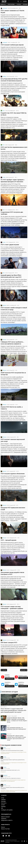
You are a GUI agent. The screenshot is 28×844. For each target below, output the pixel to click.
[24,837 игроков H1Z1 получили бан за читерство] (14, 394)
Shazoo (3, 827)
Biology (9, 734)
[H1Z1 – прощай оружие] (14, 560)
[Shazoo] (4, 1)
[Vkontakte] (9, 835)
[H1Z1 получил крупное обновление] (14, 495)
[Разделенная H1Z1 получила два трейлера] (14, 232)
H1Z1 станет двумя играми (10, 244)
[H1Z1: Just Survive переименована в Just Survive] (14, 167)
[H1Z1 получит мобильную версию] (14, 66)
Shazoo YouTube (5, 829)
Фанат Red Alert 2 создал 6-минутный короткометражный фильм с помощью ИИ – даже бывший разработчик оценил (14, 710)
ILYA (3, 110)
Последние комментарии (11, 745)
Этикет (3, 804)
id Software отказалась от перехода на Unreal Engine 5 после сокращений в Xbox (13, 753)
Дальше (23, 670)
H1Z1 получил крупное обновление (13, 473)
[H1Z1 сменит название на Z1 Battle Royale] (14, 32)
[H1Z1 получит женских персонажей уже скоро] (14, 461)
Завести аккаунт (5, 816)
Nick (3, 209)
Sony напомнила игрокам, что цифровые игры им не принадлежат (16, 728)
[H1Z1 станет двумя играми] (14, 263)
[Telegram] (3, 835)
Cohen (4, 177)
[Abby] (2, 748)
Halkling (4, 76)
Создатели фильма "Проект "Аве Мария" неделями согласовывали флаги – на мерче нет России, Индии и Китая (17, 720)
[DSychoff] (2, 776)
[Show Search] (18, 1)
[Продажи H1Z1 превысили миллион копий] (14, 528)
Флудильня (3, 771)
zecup (5, 756)
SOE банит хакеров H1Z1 (9, 642)
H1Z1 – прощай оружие (8, 540)
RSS (2, 808)
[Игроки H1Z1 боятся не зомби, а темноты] (14, 427)
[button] (3, 4)
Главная (3, 799)
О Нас (2, 798)
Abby (5, 747)
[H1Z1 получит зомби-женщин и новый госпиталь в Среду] (14, 329)
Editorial (4, 305)
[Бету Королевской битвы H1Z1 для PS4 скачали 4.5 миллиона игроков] (14, 101)
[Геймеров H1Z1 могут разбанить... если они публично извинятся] (14, 360)
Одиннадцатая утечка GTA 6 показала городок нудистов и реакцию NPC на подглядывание (13, 780)
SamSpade (5, 8)
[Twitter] (6, 835)
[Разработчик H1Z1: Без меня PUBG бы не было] (14, 135)
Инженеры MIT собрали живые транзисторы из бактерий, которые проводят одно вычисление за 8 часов (16, 738)
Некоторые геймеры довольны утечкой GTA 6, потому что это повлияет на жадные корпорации (14, 791)
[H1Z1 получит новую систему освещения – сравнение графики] (14, 630)
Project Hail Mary (12, 716)
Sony (8, 726)
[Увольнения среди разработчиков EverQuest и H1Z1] (14, 594)
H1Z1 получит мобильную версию (12, 45)
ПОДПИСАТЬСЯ (9, 678)
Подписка (3, 818)
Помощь (3, 806)
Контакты (3, 803)
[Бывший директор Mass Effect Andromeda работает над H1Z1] (14, 295)
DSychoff (5, 775)
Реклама (3, 801)
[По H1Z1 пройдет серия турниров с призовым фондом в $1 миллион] (14, 200)
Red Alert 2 (4, 706)
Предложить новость (6, 820)
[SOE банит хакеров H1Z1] (14, 661)
